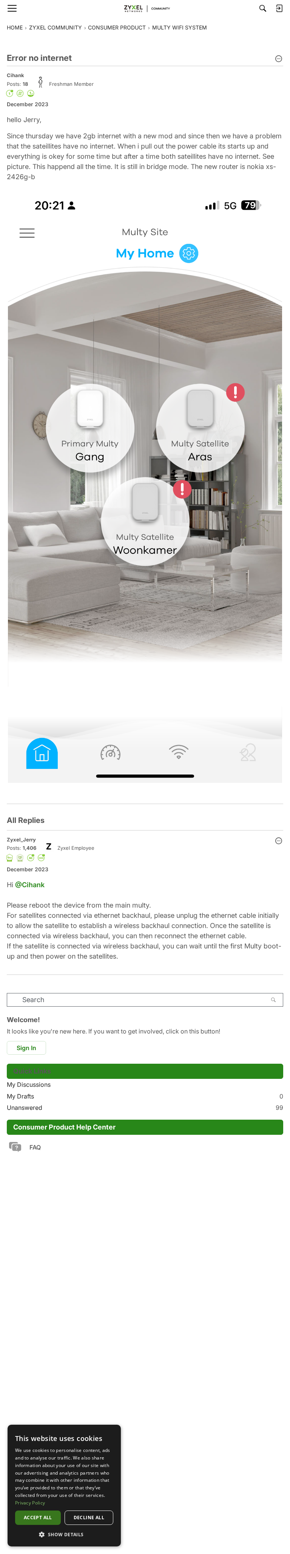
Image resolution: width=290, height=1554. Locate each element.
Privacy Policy (30, 1503)
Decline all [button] (89, 1517)
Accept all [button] (38, 1517)
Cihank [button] (15, 75)
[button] (278, 59)
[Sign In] (279, 8)
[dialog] (64, 1485)
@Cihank (30, 885)
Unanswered (145, 1107)
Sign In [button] (26, 1048)
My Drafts (145, 1096)
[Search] (263, 8)
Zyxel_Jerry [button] (21, 840)
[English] (145, 8)
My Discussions (29, 1084)
